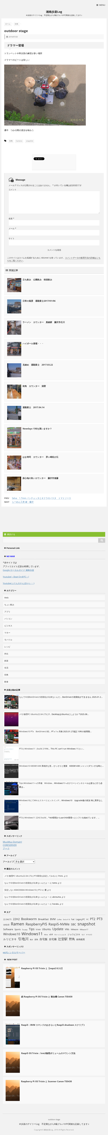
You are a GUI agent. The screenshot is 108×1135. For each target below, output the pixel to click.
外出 (6, 653)
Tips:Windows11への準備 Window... (36, 783)
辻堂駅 (63, 939)
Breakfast (43, 919)
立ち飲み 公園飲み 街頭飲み (37, 279)
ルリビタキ (10, 939)
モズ (83, 935)
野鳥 (72, 939)
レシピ (7, 646)
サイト (11, 238)
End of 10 (66, 919)
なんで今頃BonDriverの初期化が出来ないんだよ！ (26, 883)
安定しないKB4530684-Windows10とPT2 (22, 890)
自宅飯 (44, 939)
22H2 (16, 919)
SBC (73, 924)
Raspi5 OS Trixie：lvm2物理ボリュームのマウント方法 (48, 1053)
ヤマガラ (89, 935)
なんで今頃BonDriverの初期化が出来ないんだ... (40, 697)
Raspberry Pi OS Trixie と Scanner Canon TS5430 (46, 1081)
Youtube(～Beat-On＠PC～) (16, 576)
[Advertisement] (25, 520)
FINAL (60, 876)
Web (6, 597)
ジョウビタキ (74, 934)
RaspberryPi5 (36, 924)
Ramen (17, 924)
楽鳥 (36, 939)
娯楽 (6, 660)
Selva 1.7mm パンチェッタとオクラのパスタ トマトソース (41, 498)
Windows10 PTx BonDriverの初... (35, 731)
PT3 (100, 918)
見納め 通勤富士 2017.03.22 (38, 364)
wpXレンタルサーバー (14, 952)
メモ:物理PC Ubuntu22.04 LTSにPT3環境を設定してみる (29, 876)
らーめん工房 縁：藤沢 (23, 501)
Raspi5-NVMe (59, 924)
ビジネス (8, 625)
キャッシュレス (60, 935)
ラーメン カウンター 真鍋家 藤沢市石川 (44, 322)
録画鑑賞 (80, 939)
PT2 (92, 919)
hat (72, 919)
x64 (51, 934)
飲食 (6, 681)
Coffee (59, 919)
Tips (31, 929)
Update (57, 929)
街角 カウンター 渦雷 (34, 386)
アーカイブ (8, 861)
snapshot (29, 141)
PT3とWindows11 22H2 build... (33, 817)
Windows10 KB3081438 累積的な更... (36, 766)
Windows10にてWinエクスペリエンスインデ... (40, 800)
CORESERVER (10, 845)
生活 (6, 667)
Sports (17, 929)
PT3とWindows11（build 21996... (34, 748)
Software (8, 929)
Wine (46, 935)
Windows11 (32, 933)
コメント (12, 189)
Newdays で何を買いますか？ (37, 428)
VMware (74, 929)
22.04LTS (7, 919)
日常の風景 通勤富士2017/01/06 (39, 300)
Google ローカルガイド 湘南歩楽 (18, 570)
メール (12, 228)
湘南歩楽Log (54, 12)
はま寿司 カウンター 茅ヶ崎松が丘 (40, 456)
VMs (67, 929)
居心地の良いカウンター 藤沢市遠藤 (40, 478)
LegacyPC (80, 919)
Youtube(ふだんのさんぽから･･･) (18, 583)
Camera (19, 141)
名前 (11, 218)
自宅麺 (53, 939)
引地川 (23, 938)
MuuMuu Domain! (12, 841)
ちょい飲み (9, 604)
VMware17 (84, 929)
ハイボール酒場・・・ (33, 343)
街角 (11, 141)
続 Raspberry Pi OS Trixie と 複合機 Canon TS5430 (46, 996)
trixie (38, 929)
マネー (7, 632)
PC (87, 919)
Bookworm (29, 919)
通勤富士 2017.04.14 (33, 407)
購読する (11, 534)
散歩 (31, 940)
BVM (53, 919)
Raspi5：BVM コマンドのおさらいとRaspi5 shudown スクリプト (53, 1024)
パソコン (8, 618)
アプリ (7, 611)
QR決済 (6, 925)
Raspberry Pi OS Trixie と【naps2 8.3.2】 (42, 968)
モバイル (8, 639)
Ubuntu (46, 929)
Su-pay (24, 929)
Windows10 (11, 934)
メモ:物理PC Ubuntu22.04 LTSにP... (35, 714)
